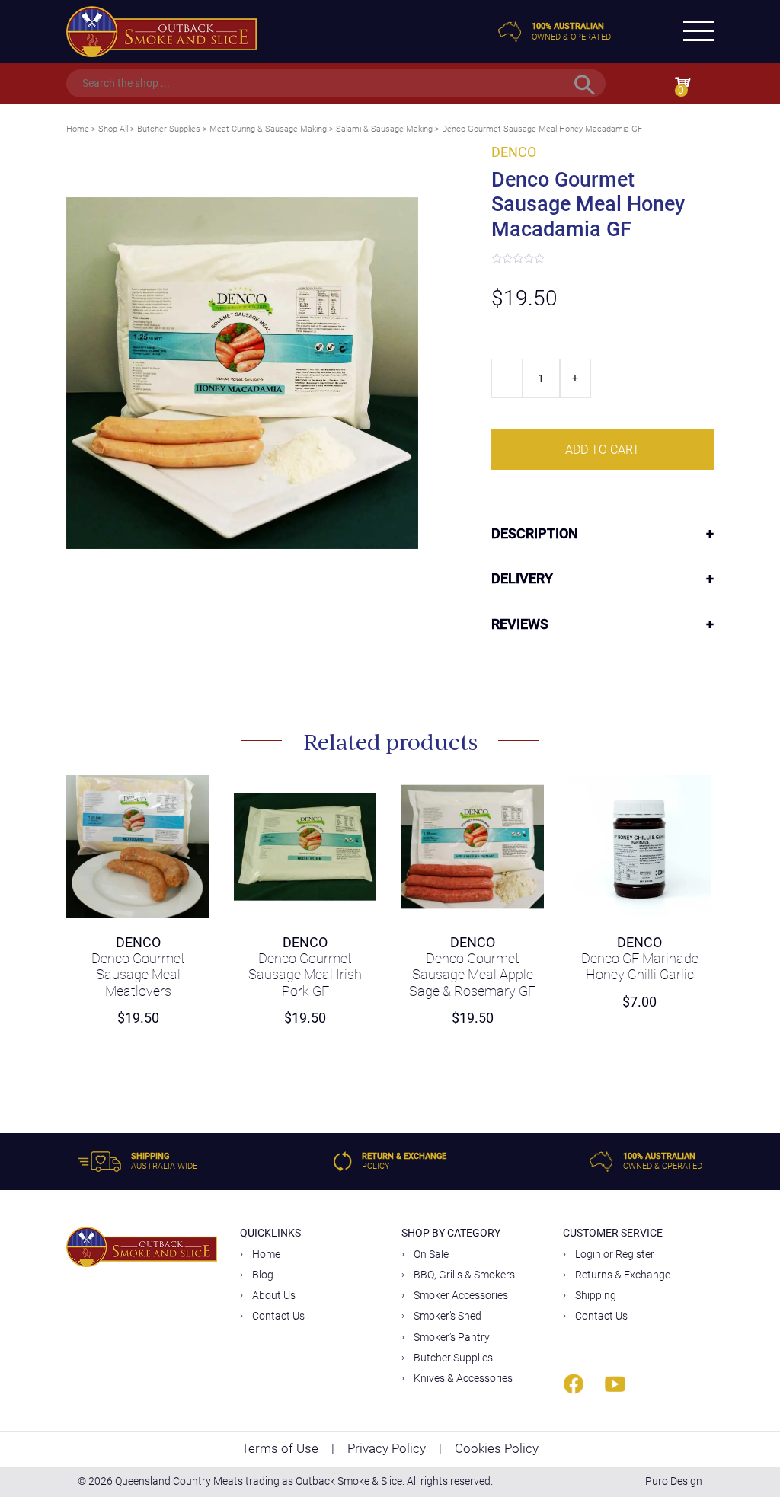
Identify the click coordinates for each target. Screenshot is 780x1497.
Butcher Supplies (168, 129)
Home (77, 129)
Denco (513, 152)
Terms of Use (279, 1448)
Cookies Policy (497, 1448)
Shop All (113, 129)
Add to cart (602, 449)
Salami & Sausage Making (384, 129)
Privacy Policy (386, 1448)
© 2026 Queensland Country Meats (160, 1481)
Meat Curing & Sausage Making (268, 129)
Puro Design (673, 1481)
